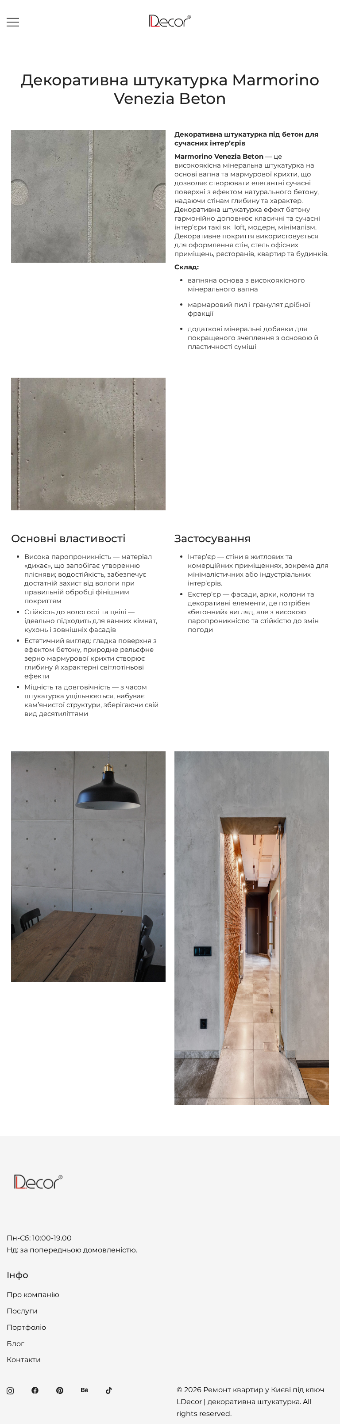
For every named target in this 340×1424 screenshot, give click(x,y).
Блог (15, 1344)
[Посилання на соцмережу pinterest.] (59, 1390)
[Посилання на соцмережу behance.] (84, 1390)
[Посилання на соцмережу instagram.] (10, 1390)
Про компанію (33, 1294)
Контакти (24, 1359)
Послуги (22, 1311)
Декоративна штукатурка (218, 209)
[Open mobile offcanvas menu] (13, 22)
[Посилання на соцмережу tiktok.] (109, 1390)
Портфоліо (26, 1327)
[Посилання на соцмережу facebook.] (35, 1390)
